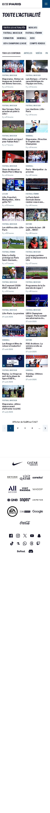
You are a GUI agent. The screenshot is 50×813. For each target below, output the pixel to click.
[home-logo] (11, 4)
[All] (12, 489)
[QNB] (12, 500)
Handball (22, 38)
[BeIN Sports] (25, 511)
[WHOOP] (37, 489)
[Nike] (17, 464)
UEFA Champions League (15, 43)
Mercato (33, 27)
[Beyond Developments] (12, 477)
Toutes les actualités (14, 27)
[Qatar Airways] (32, 464)
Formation (8, 38)
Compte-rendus (37, 43)
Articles (28, 53)
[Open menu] (46, 4)
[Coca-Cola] (25, 522)
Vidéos (39, 53)
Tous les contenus (11, 53)
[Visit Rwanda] (25, 489)
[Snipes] (25, 500)
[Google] (37, 511)
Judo (32, 38)
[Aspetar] (37, 500)
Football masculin (12, 33)
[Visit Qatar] (25, 477)
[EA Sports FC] (12, 511)
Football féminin (34, 33)
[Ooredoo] (37, 477)
